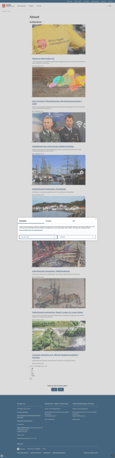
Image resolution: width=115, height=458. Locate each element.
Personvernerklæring (24, 230)
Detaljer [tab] (49, 221)
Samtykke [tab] (22, 221)
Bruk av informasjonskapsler (36, 230)
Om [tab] (73, 221)
